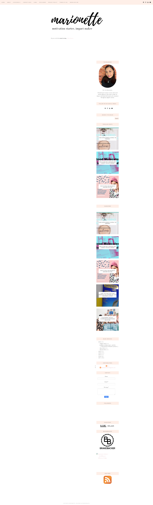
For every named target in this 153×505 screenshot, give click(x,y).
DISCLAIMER (42, 2)
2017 (99, 357)
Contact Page (27, 2)
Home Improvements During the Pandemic (107, 138)
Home (3, 2)
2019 (99, 354)
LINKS (35, 2)
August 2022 (103, 343)
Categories (16, 2)
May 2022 (102, 348)
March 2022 (103, 349)
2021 (99, 351)
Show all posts (70, 38)
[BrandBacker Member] (108, 449)
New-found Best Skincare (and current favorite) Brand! (107, 162)
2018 (99, 356)
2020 (99, 353)
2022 (99, 342)
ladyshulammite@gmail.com (108, 367)
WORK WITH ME (74, 2)
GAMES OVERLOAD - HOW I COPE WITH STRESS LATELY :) (108, 345)
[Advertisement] (108, 47)
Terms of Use (64, 2)
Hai (108, 366)
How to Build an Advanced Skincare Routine (107, 186)
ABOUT (9, 2)
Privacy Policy (52, 2)
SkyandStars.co (85, 503)
